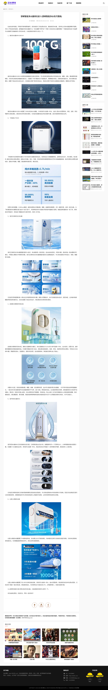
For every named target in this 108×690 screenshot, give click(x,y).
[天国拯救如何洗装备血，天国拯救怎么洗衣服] (86, 162)
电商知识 (50, 3)
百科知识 (10, 9)
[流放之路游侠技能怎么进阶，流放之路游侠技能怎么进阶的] (86, 120)
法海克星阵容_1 (95, 77)
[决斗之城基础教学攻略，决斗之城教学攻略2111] (86, 170)
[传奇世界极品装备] (50, 635)
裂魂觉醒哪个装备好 (69, 659)
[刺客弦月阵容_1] (86, 29)
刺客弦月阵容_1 (95, 27)
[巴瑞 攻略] (32, 651)
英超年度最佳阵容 (69, 642)
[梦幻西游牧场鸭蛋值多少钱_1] (86, 54)
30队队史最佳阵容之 (51, 659)
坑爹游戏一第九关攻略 (96, 69)
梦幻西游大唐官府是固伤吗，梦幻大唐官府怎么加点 (96, 37)
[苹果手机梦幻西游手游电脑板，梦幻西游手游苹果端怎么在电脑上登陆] (86, 179)
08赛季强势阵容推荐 (13, 642)
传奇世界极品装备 (50, 642)
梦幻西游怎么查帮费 (96, 18)
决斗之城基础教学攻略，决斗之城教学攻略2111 (97, 170)
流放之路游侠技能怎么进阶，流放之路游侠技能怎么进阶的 (96, 119)
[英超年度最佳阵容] (69, 635)
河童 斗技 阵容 (13, 659)
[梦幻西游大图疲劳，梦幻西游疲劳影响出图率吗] (86, 187)
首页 (6, 9)
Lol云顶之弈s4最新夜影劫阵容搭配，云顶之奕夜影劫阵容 (97, 153)
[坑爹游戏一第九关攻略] (86, 71)
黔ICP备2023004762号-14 (62, 687)
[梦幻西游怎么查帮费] (86, 21)
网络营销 (78, 3)
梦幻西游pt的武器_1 (96, 44)
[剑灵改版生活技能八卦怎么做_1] (86, 63)
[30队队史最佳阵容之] (50, 651)
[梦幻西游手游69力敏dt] (32, 635)
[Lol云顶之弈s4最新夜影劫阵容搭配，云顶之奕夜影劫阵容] (86, 153)
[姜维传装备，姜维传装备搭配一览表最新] (86, 145)
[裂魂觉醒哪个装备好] (69, 651)
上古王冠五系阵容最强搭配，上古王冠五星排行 (96, 111)
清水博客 (9, 3)
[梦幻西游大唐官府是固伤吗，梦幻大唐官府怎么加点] (86, 38)
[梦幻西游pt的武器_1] (86, 46)
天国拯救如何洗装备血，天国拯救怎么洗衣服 (96, 161)
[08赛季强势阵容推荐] (13, 635)
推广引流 (69, 3)
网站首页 (41, 3)
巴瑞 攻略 (32, 659)
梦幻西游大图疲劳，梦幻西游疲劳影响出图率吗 (96, 187)
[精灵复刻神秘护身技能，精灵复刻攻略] (86, 137)
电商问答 (59, 3)
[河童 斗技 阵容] (13, 651)
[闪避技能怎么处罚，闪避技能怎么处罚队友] (86, 128)
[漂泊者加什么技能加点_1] (86, 88)
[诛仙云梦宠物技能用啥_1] (86, 96)
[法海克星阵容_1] (86, 80)
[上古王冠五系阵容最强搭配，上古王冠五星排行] (86, 111)
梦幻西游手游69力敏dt (32, 642)
